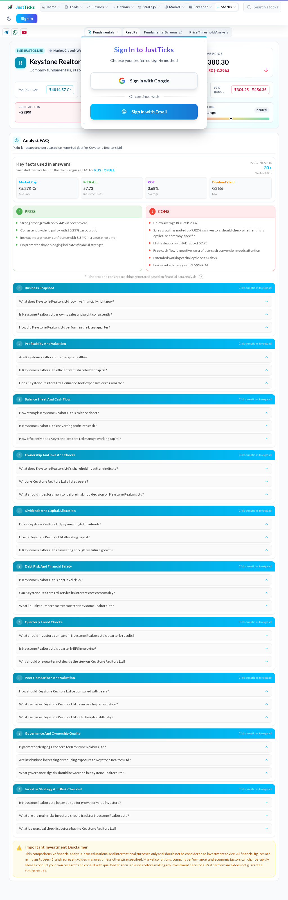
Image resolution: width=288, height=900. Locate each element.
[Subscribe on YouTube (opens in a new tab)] (24, 32)
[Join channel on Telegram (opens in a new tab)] (6, 32)
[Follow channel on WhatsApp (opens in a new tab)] (15, 32)
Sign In (27, 18)
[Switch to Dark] (9, 18)
